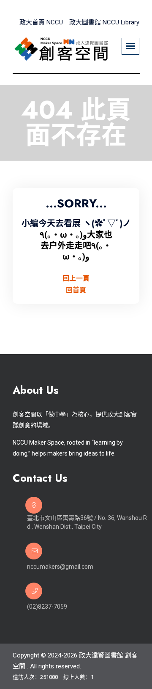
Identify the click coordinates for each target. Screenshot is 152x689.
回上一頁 (76, 278)
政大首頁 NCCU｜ (44, 22)
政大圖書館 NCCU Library (104, 22)
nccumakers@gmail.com (60, 566)
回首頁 (76, 290)
